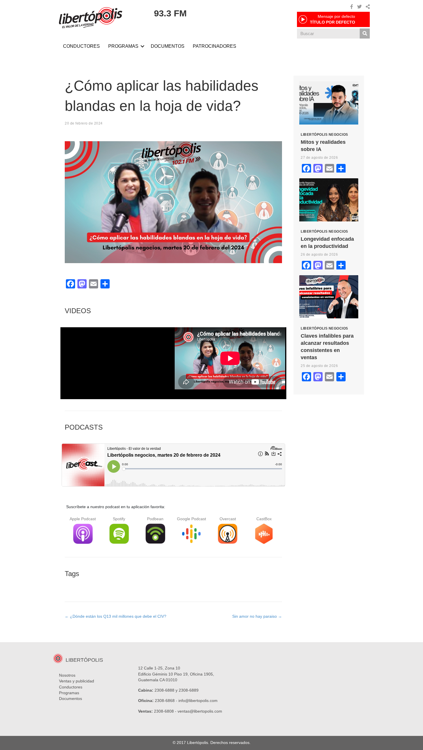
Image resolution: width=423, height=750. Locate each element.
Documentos (70, 698)
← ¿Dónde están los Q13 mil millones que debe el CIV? (115, 616)
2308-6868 (165, 700)
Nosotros (67, 675)
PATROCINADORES (214, 46)
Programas (69, 692)
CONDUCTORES (81, 46)
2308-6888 (164, 690)
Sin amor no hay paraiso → (257, 616)
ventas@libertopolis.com (200, 711)
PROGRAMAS (123, 46)
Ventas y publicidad (76, 681)
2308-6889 (189, 690)
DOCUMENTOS (167, 46)
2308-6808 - (166, 711)
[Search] (365, 33)
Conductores (70, 687)
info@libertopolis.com (198, 700)
